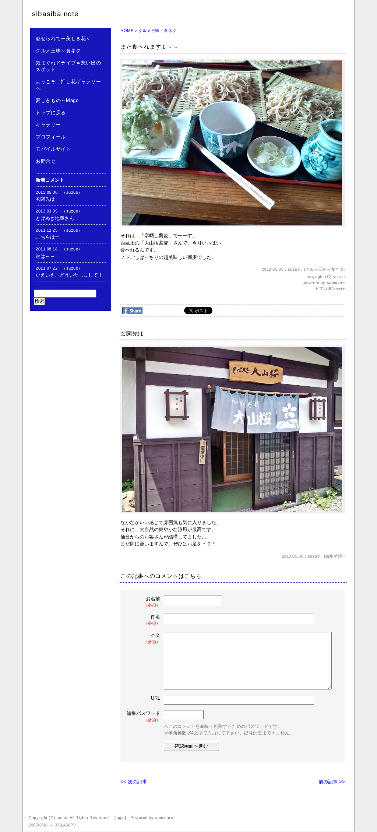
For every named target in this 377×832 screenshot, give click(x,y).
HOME (126, 30)
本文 (152, 638)
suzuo (339, 276)
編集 (329, 556)
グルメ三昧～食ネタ (58, 50)
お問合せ (46, 161)
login (120, 817)
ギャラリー (48, 124)
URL (155, 698)
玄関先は (45, 199)
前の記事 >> (331, 781)
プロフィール (51, 137)
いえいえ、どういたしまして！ (69, 275)
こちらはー (48, 237)
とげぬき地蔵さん (55, 218)
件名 (152, 619)
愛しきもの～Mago (57, 100)
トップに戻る (51, 112)
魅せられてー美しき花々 (63, 38)
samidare (336, 282)
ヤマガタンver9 (330, 288)
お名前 (152, 601)
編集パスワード (143, 716)
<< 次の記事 (133, 781)
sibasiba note (55, 14)
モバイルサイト (53, 149)
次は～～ (45, 256)
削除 (339, 556)
